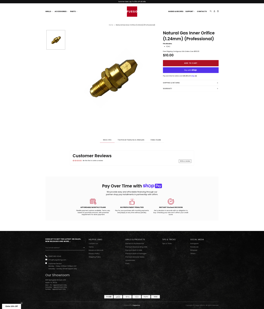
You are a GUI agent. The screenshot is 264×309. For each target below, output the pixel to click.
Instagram (194, 243)
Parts (127, 263)
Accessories (130, 260)
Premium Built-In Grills (133, 250)
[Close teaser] (22, 303)
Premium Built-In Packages (135, 253)
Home (111, 25)
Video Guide (155, 140)
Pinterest (193, 250)
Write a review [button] (185, 161)
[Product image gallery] (112, 76)
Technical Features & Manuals (131, 140)
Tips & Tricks (167, 243)
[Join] (82, 247)
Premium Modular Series (134, 257)
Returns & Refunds (96, 250)
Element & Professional (134, 243)
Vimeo (193, 253)
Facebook (194, 247)
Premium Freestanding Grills (136, 247)
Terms (91, 247)
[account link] (214, 11)
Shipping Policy (95, 257)
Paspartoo (136, 305)
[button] (218, 11)
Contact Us (93, 243)
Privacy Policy (94, 253)
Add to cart (190, 63)
